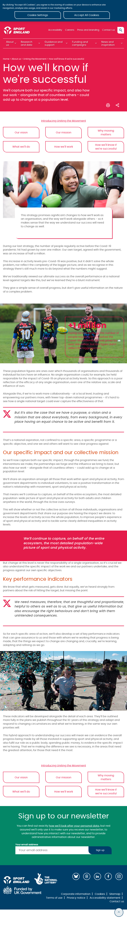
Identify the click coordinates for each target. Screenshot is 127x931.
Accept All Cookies (86, 15)
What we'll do (21, 146)
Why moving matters (106, 132)
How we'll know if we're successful (106, 147)
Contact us (108, 30)
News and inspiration (108, 43)
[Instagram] (119, 876)
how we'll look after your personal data (74, 826)
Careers (69, 30)
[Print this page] (108, 104)
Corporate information (75, 894)
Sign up (100, 850)
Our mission (63, 132)
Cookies (100, 894)
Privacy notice (76, 898)
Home (6, 59)
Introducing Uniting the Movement (63, 121)
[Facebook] (108, 876)
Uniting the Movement (34, 59)
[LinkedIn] (97, 876)
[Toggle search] (120, 30)
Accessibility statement (105, 898)
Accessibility (55, 30)
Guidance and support (54, 43)
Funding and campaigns (80, 43)
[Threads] (86, 876)
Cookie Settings (37, 15)
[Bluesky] (76, 876)
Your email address (26, 845)
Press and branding (88, 30)
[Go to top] (118, 912)
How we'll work (63, 146)
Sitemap (114, 894)
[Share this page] (117, 104)
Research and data (26, 43)
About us (10, 43)
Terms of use (54, 898)
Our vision (21, 132)
